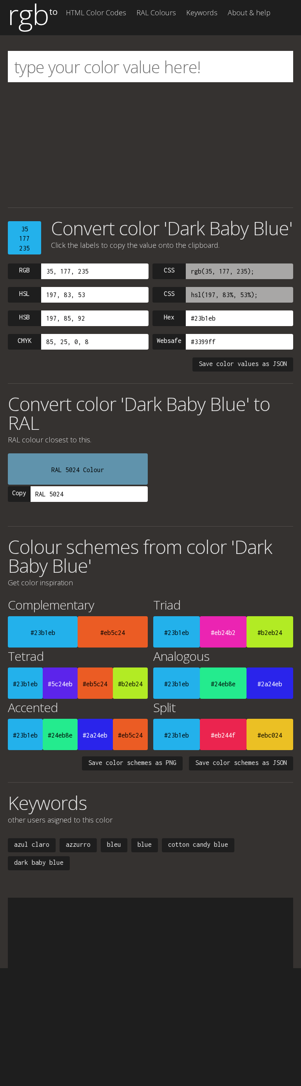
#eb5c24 (112, 632)
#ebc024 (269, 735)
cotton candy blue (198, 844)
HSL (24, 293)
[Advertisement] (150, 145)
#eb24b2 (223, 632)
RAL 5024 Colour (77, 469)
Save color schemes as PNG (132, 762)
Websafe (169, 340)
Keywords (202, 12)
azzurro (78, 844)
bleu (114, 844)
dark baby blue (38, 862)
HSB (24, 317)
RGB (24, 270)
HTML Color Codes (96, 12)
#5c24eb (60, 683)
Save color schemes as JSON (241, 762)
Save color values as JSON (243, 363)
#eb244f (223, 735)
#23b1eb (43, 632)
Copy (19, 492)
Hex (169, 317)
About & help (249, 12)
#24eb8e (223, 683)
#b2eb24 (269, 632)
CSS (169, 270)
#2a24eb (269, 683)
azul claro (31, 844)
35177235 (24, 238)
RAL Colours (156, 12)
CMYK (25, 340)
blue (145, 844)
